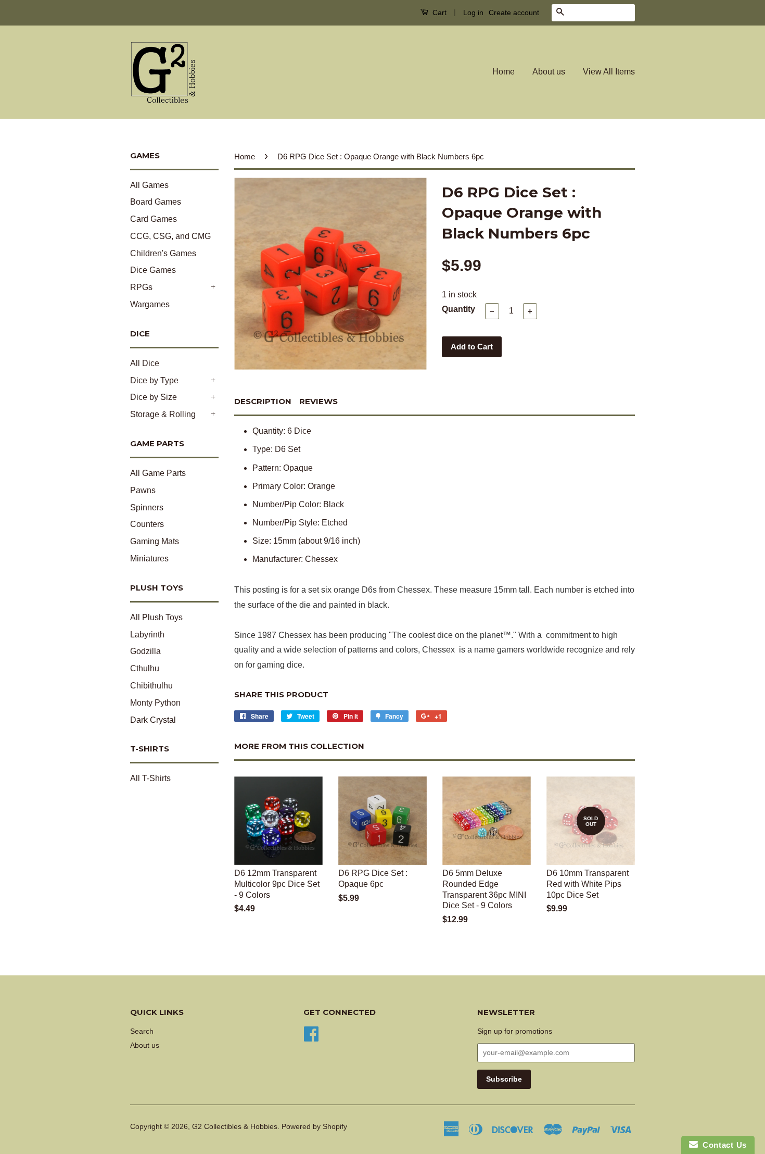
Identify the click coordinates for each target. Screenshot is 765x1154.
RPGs (141, 287)
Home (503, 71)
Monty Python (155, 702)
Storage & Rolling (163, 414)
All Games (149, 185)
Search (142, 1031)
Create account (514, 12)
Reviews (318, 401)
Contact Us (722, 1144)
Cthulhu (144, 668)
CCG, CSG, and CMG (170, 236)
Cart (438, 12)
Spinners (146, 507)
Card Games (153, 219)
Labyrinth (147, 634)
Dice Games (153, 270)
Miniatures (149, 558)
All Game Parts (158, 473)
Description (262, 401)
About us (548, 71)
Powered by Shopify (314, 1127)
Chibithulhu (151, 685)
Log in (473, 12)
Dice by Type (154, 380)
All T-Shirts (150, 778)
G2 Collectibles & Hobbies (234, 1127)
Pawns (143, 490)
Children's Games (163, 253)
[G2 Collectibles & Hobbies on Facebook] (311, 1033)
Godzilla (145, 651)
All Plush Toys (156, 617)
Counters (147, 524)
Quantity (458, 309)
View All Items (609, 71)
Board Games (155, 201)
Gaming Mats (154, 541)
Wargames (150, 304)
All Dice (144, 363)
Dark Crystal (153, 720)
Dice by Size (153, 397)
